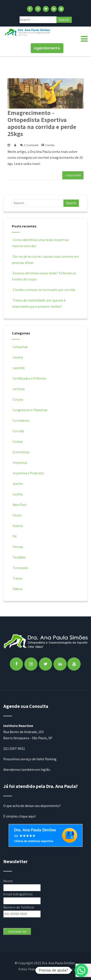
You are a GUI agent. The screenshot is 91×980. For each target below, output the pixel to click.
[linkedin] (54, 9)
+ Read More (72, 175)
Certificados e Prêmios (29, 378)
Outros (18, 525)
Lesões (18, 494)
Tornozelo (20, 568)
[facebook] (30, 9)
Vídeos (18, 589)
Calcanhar (20, 347)
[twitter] (46, 9)
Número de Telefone (18, 907)
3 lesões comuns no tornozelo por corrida (44, 289)
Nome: (8, 881)
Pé (15, 536)
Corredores (21, 420)
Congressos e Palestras (30, 410)
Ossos (17, 515)
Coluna (18, 399)
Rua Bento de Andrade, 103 (23, 732)
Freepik (34, 969)
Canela (18, 357)
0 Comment (31, 145)
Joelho (18, 483)
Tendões (19, 557)
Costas (18, 441)
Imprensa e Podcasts (28, 473)
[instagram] (38, 9)
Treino (18, 578)
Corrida (49, 145)
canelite (19, 368)
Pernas (18, 546)
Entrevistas (21, 452)
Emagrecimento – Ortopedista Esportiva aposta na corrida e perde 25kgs (42, 123)
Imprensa (20, 462)
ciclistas (19, 389)
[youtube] (61, 9)
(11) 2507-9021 (14, 748)
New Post (20, 504)
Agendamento (47, 48)
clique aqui (27, 816)
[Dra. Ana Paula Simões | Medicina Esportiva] (27, 32)
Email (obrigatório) (17, 894)
